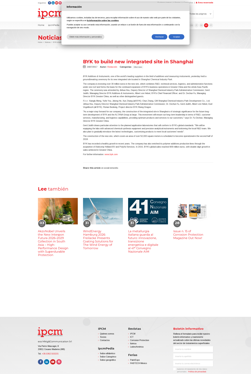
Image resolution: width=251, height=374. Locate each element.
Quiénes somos (107, 334)
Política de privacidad (197, 372)
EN (192, 25)
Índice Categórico (108, 357)
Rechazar (159, 37)
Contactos (105, 340)
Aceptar (176, 37)
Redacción (112, 67)
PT (211, 25)
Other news (138, 67)
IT (196, 25)
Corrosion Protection (139, 340)
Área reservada (205, 2)
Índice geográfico (108, 360)
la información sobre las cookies (103, 20)
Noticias (48, 42)
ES (206, 25)
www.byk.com (111, 154)
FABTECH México (138, 363)
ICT (132, 337)
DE (201, 25)
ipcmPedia (53, 25)
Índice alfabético (107, 353)
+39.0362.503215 (50, 354)
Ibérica (133, 343)
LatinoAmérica (136, 347)
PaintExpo (135, 360)
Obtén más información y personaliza (85, 37)
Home (41, 25)
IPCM (132, 334)
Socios (103, 337)
